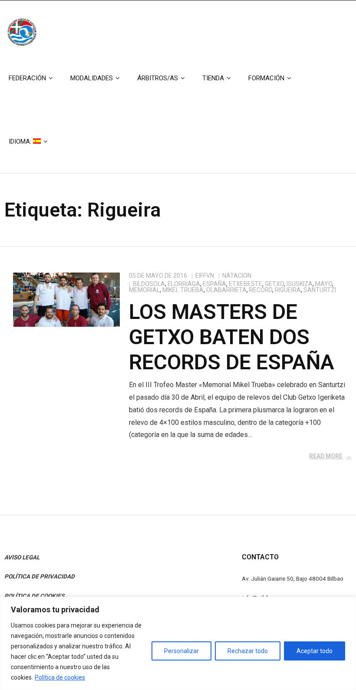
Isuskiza (300, 283)
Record (260, 289)
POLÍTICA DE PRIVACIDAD (39, 576)
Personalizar (181, 650)
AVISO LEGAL (22, 557)
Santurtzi (319, 289)
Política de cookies (60, 677)
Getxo (274, 283)
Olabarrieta (226, 289)
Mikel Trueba (183, 289)
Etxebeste (245, 283)
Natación (236, 275)
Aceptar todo (315, 650)
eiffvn (204, 275)
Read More (326, 456)
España (214, 283)
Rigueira (288, 289)
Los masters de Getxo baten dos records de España (231, 336)
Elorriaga (184, 283)
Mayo (323, 283)
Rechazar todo (247, 650)
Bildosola (149, 283)
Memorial (144, 289)
